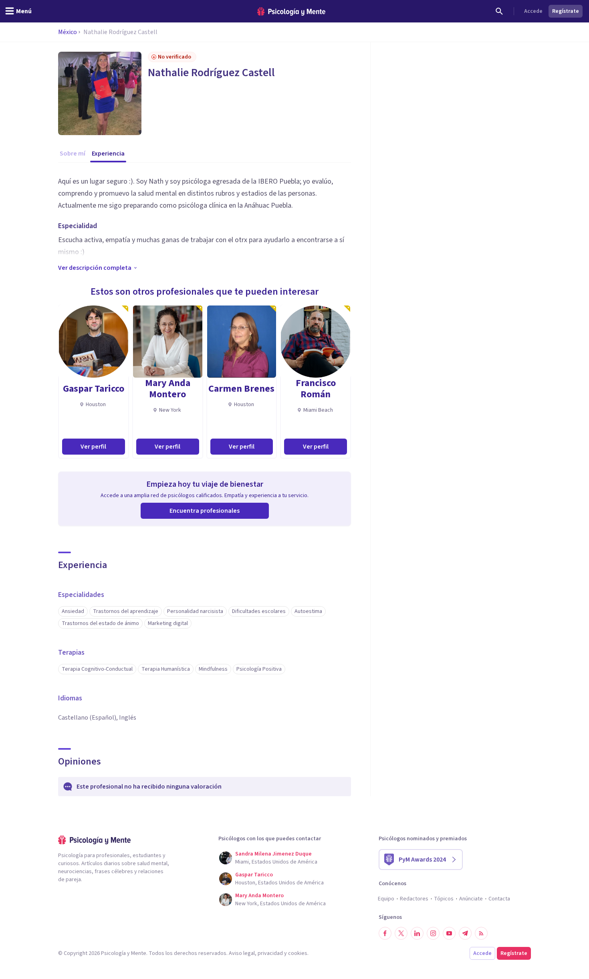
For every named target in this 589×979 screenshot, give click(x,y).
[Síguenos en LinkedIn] (417, 933)
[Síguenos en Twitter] (401, 933)
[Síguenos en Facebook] (385, 933)
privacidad (270, 953)
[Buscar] (499, 11)
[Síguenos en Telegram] (465, 933)
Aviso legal (242, 953)
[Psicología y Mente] (291, 11)
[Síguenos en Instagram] (433, 933)
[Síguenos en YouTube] (449, 933)
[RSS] (481, 933)
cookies (297, 953)
